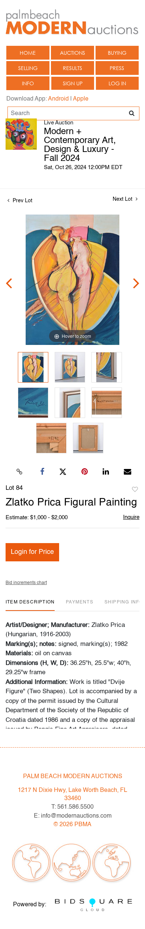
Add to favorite (134, 490)
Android (58, 99)
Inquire (131, 517)
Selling (28, 68)
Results (72, 68)
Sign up (73, 83)
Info (28, 83)
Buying (117, 53)
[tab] (30, 605)
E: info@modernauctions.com (73, 816)
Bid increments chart (26, 583)
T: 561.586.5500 (72, 807)
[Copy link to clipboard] (19, 471)
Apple (80, 99)
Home (28, 53)
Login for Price (32, 552)
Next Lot (123, 199)
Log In (117, 83)
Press (117, 68)
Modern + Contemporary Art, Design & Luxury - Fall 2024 (80, 145)
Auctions (72, 53)
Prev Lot (21, 200)
